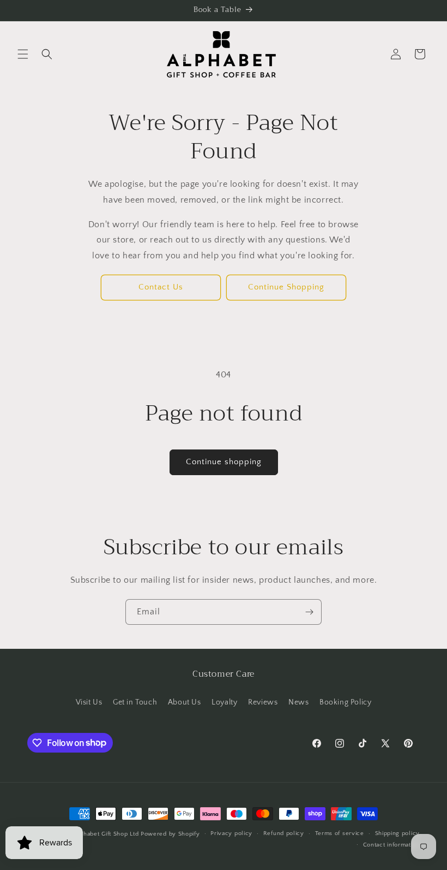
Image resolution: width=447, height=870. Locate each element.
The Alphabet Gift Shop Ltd (99, 834)
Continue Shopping (286, 287)
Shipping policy (397, 833)
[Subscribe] (309, 612)
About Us (184, 702)
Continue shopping (224, 461)
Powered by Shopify (170, 834)
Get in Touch (135, 702)
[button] (23, 54)
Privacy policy (231, 833)
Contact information (391, 845)
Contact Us (160, 287)
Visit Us (89, 702)
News (298, 702)
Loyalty (224, 702)
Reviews (262, 702)
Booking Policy (345, 702)
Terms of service (339, 833)
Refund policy (283, 833)
